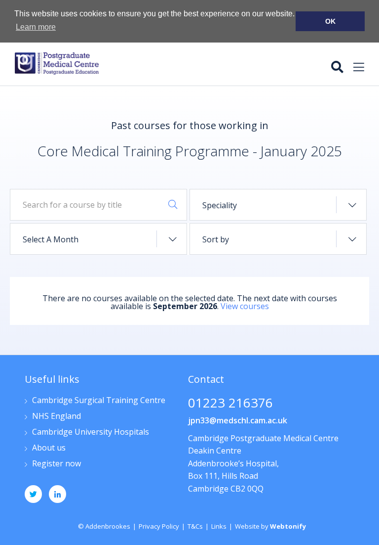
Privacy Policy (159, 526)
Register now (56, 464)
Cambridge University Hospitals (90, 432)
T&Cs (195, 526)
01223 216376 (230, 403)
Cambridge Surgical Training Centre (98, 401)
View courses (245, 306)
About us (49, 448)
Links (219, 526)
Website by (270, 526)
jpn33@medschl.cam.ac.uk (237, 420)
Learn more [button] (36, 27)
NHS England (56, 416)
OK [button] (330, 21)
